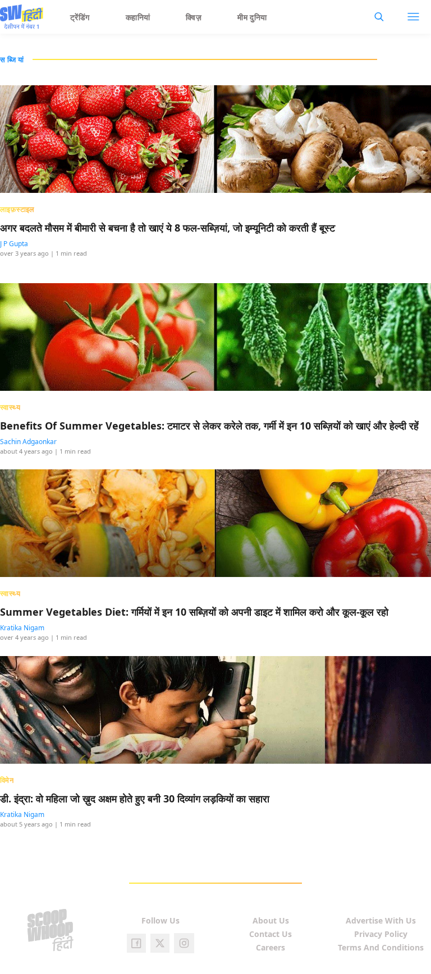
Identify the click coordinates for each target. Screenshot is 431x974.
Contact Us (270, 934)
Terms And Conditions (381, 947)
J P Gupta (14, 243)
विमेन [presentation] (6, 780)
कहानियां (138, 17)
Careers (270, 947)
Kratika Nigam (22, 628)
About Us (271, 920)
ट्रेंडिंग (80, 17)
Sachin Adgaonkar (28, 441)
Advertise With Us (381, 920)
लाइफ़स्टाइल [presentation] (17, 209)
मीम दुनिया (252, 17)
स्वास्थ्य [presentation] (10, 407)
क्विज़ (193, 17)
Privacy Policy (380, 934)
